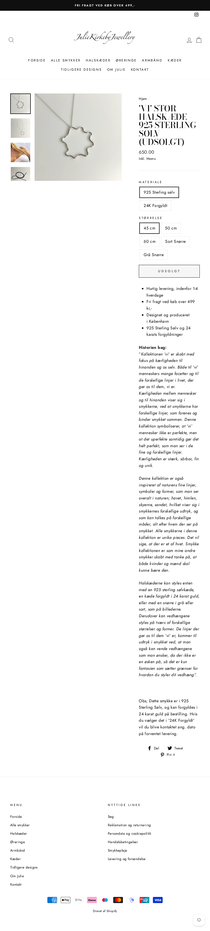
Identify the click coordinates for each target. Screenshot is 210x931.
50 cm (171, 228)
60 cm (149, 241)
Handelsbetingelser (123, 841)
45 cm (149, 228)
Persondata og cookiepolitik (129, 833)
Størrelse (151, 218)
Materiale (150, 182)
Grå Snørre (154, 255)
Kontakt (140, 69)
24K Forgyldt (155, 205)
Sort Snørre (175, 241)
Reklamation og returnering (129, 825)
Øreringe (126, 60)
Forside (37, 60)
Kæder (175, 60)
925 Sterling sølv (159, 192)
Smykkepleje (117, 850)
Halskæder (98, 60)
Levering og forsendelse (126, 858)
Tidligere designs (81, 69)
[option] (106, 5)
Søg (111, 816)
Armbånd (152, 60)
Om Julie (116, 69)
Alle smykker (66, 60)
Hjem (143, 98)
